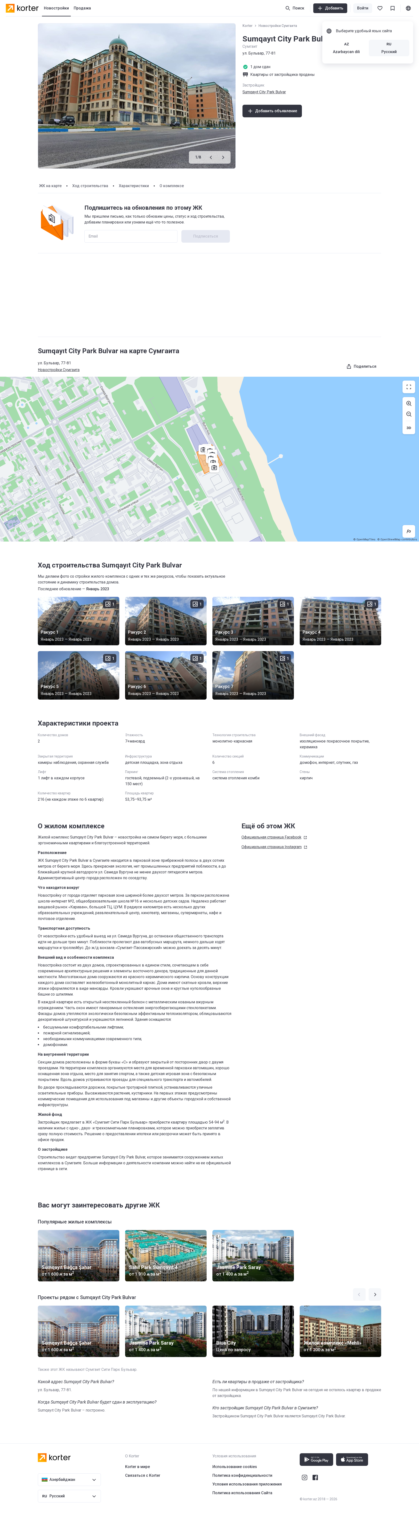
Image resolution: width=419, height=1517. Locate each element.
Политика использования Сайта (242, 1493)
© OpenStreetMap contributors (397, 539)
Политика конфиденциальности (242, 1475)
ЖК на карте (50, 186)
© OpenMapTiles (364, 539)
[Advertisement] (209, 295)
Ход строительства (90, 186)
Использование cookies (234, 1466)
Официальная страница (271, 837)
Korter (247, 26)
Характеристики (134, 186)
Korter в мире (137, 1466)
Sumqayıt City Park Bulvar (264, 92)
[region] (209, 459)
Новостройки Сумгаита (277, 26)
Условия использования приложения (247, 1484)
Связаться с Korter (142, 1475)
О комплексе (172, 186)
